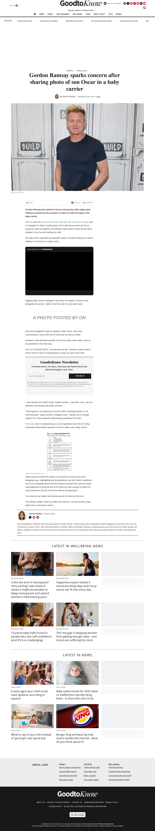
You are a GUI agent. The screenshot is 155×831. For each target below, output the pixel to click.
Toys (110, 14)
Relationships (63, 14)
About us (41, 802)
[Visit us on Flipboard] (138, 3)
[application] (59, 271)
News (41, 14)
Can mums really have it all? (120, 776)
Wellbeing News (82, 71)
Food (88, 14)
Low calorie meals (91, 780)
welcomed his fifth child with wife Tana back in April (65, 222)
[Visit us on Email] (141, 3)
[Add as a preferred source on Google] (77, 814)
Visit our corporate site (105, 824)
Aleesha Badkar (69, 96)
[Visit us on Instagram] (131, 3)
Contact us (77, 802)
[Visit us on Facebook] (124, 3)
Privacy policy (111, 802)
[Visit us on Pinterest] (134, 3)
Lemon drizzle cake (92, 767)
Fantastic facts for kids (68, 776)
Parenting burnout (116, 767)
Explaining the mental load (119, 772)
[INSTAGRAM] (34, 517)
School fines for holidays (49, 21)
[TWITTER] (31, 517)
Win (147, 21)
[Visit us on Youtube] (144, 3)
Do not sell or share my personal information (85, 806)
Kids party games (66, 780)
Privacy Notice (32, 384)
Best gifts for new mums (74, 21)
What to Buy (99, 14)
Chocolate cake (90, 772)
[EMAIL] (38, 517)
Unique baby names (25, 21)
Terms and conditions (94, 802)
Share (31, 203)
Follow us (77, 203)
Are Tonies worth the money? (101, 21)
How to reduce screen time (70, 767)
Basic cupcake (90, 776)
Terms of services (55, 382)
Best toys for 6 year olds (129, 21)
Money (119, 14)
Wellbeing (77, 14)
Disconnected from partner (119, 780)
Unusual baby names (67, 772)
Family (50, 14)
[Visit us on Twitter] (128, 3)
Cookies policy (55, 806)
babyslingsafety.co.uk (37, 473)
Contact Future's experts (58, 802)
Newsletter (88, 203)
